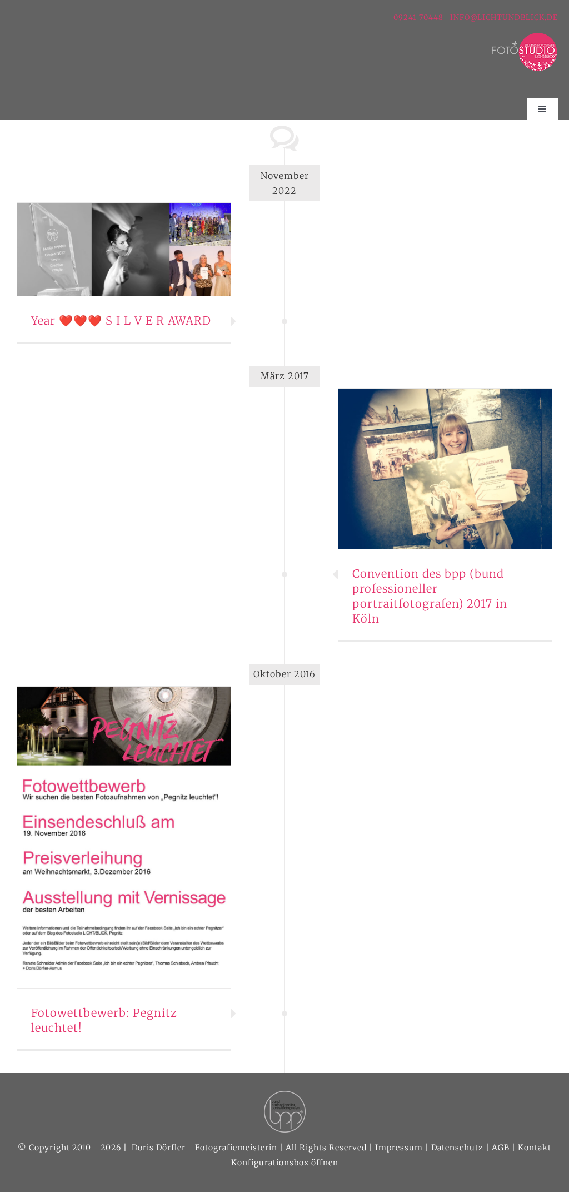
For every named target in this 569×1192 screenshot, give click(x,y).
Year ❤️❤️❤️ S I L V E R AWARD (121, 320)
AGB (501, 1148)
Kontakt (534, 1148)
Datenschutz (457, 1148)
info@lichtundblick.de (504, 17)
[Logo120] (524, 36)
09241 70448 (419, 17)
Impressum (399, 1148)
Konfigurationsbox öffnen (284, 1163)
